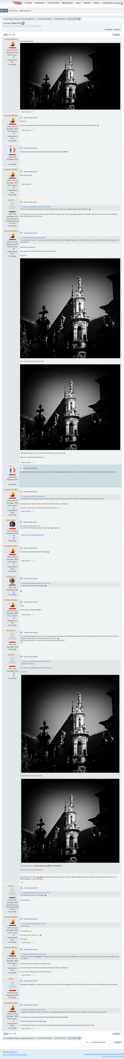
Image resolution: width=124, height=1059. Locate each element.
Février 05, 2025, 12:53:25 (30, 522)
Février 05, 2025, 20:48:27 (31, 656)
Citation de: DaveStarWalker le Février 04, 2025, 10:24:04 (36, 206)
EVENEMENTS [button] (40, 3)
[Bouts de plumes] (14, 676)
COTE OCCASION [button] (53, 3)
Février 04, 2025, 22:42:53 (30, 202)
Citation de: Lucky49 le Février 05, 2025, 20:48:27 (35, 954)
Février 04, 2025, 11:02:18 (30, 171)
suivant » (117, 29)
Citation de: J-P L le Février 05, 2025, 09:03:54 (34, 496)
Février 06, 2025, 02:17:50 (31, 949)
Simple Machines (21, 1055)
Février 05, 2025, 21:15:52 (31, 888)
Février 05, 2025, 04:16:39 (30, 233)
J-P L (11, 146)
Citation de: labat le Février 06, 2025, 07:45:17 (34, 1009)
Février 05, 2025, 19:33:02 (31, 632)
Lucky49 (11, 654)
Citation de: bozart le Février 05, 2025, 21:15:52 (34, 923)
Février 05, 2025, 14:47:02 (31, 578)
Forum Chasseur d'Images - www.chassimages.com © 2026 (104, 1054)
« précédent (108, 29)
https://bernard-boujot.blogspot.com (32, 535)
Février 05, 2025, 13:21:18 (30, 548)
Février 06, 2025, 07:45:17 (31, 980)
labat (11, 978)
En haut (6, 1033)
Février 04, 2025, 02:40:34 (26, 41)
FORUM (96, 3)
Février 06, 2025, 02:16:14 (31, 919)
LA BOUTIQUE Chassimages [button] (112, 3)
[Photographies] (14, 538)
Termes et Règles (111, 1056)
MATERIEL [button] (87, 3)
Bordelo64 (11, 630)
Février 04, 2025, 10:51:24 (30, 148)
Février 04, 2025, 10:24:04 (30, 117)
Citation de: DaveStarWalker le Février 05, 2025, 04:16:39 (36, 661)
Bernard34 (11, 520)
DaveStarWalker (11, 39)
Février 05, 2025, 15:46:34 (31, 602)
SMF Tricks (13, 1052)
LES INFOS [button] (28, 3)
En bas (5, 34)
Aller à (88, 1042)
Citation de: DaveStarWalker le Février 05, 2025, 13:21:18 (36, 583)
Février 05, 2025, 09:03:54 (30, 468)
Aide (103, 1056)
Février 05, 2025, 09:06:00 (30, 491)
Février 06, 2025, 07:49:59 (31, 1005)
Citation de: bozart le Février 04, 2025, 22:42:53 (34, 237)
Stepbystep (11, 576)
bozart (11, 200)
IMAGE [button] (78, 3)
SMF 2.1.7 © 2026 (9, 1055)
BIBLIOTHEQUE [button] (67, 3)
